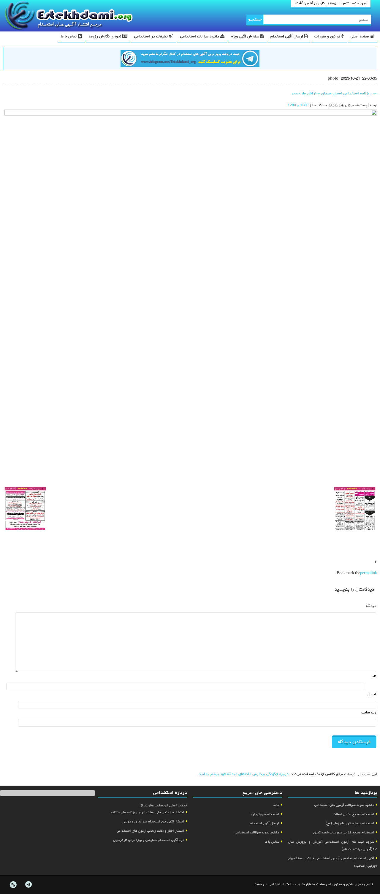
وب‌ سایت (368, 713)
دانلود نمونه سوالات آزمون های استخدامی (344, 805)
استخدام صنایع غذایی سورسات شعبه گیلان (343, 833)
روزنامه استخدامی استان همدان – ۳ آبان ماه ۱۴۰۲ (334, 93)
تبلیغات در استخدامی (151, 36)
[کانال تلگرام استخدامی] (190, 59)
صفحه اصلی (360, 36)
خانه (276, 805)
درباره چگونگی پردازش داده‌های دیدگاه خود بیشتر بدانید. (243, 774)
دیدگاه (371, 606)
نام (374, 676)
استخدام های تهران (265, 814)
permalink (368, 574)
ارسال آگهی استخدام (287, 36)
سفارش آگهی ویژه (245, 36)
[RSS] (13, 884)
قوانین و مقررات (327, 36)
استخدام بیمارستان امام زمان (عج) (350, 824)
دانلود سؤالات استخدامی (200, 36)
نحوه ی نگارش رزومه (105, 36)
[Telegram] (28, 884)
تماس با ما (69, 36)
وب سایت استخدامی (284, 884)
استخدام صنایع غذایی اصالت (353, 814)
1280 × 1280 (298, 106)
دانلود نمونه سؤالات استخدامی (257, 833)
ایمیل (372, 694)
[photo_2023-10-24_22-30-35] (190, 297)
